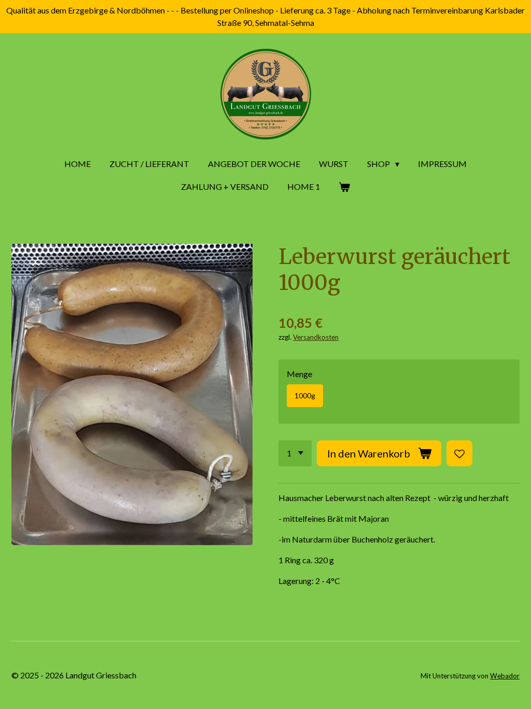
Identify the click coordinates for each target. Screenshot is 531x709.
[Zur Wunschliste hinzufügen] (459, 453)
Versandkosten (316, 337)
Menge (299, 374)
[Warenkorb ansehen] (344, 187)
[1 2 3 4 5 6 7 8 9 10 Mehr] (295, 453)
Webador (505, 676)
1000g (305, 395)
